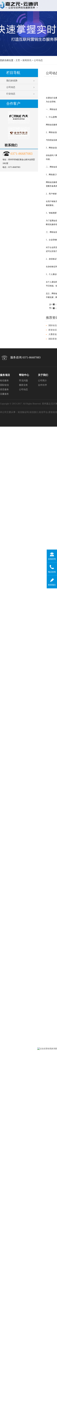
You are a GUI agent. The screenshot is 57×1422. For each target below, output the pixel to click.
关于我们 (43, 375)
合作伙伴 (42, 385)
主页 (18, 60)
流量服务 (4, 394)
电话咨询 (52, 572)
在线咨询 (52, 559)
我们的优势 (11, 80)
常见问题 (23, 380)
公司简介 (42, 380)
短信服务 (4, 380)
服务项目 (5, 375)
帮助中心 (24, 375)
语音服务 (4, 389)
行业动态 (10, 94)
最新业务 (23, 385)
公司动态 (38, 60)
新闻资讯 (26, 60)
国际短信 (4, 385)
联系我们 (52, 585)
